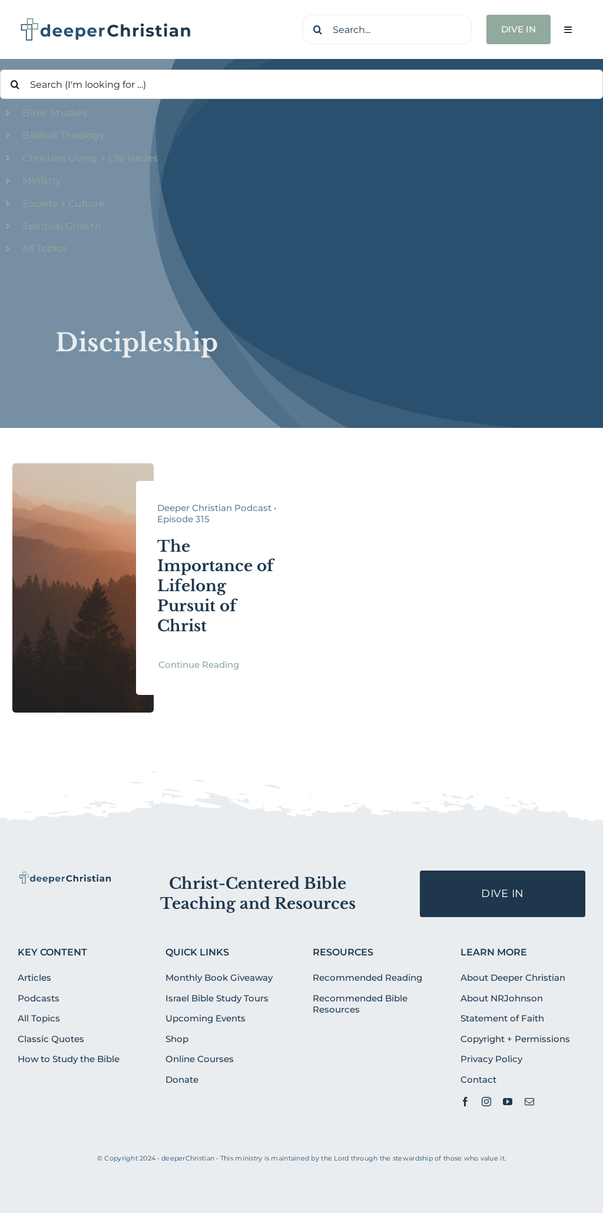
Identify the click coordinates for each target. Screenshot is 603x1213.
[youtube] (507, 1101)
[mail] (529, 1101)
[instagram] (486, 1101)
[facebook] (465, 1101)
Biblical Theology (63, 135)
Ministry (41, 180)
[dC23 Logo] (106, 21)
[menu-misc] (65, 875)
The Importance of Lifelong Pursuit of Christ (215, 586)
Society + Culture (63, 203)
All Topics (44, 248)
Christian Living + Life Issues (90, 158)
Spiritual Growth (61, 226)
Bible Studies (54, 112)
